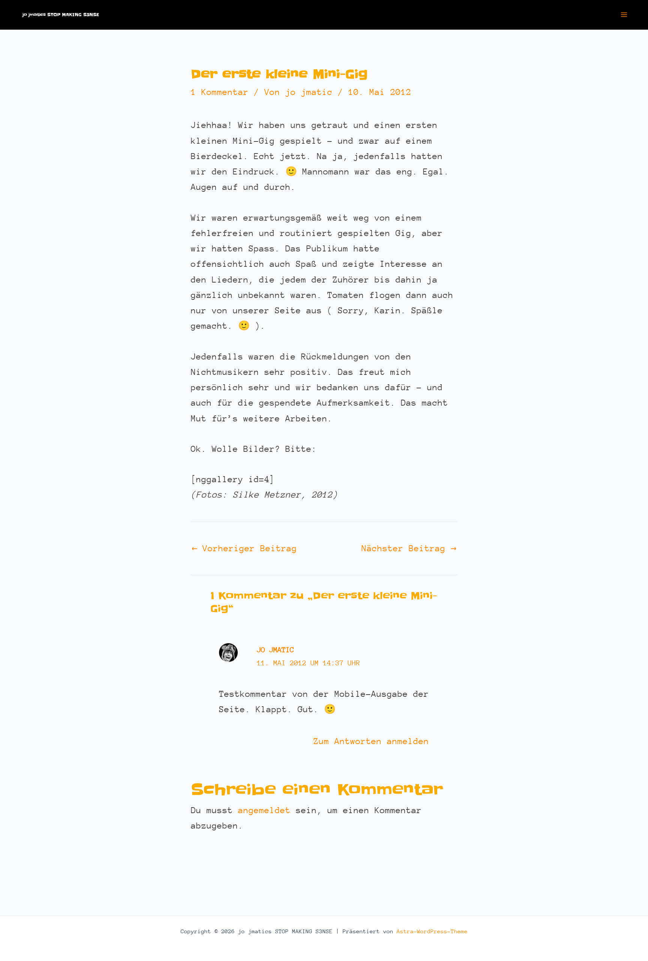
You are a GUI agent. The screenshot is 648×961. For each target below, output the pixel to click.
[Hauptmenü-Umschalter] (624, 15)
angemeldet (264, 810)
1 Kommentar (220, 92)
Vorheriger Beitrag (244, 548)
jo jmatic (275, 649)
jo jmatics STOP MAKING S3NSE (60, 15)
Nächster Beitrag (409, 548)
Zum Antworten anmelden (371, 741)
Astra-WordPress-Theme (432, 931)
